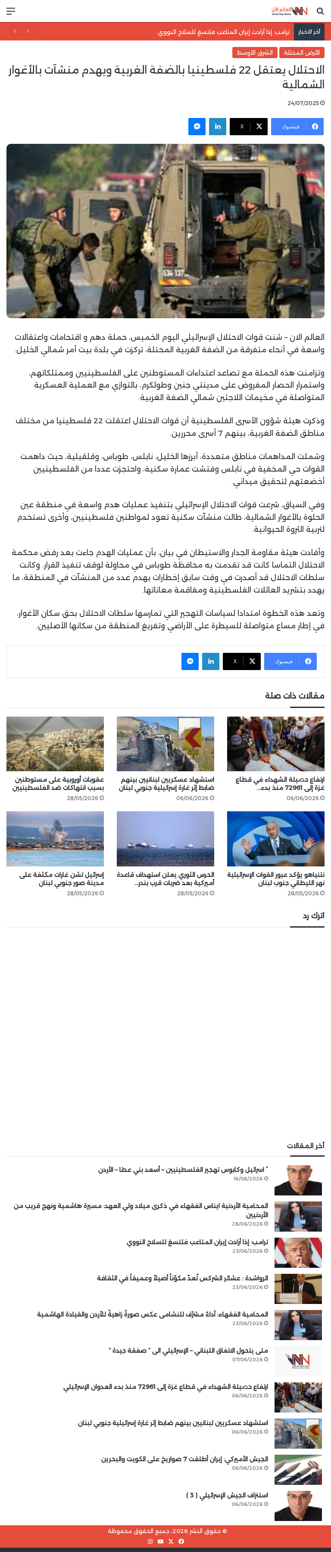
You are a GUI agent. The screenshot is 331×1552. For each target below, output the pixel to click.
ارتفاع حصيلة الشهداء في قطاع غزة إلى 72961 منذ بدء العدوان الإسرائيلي (165, 1387)
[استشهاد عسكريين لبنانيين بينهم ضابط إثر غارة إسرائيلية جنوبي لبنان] (165, 744)
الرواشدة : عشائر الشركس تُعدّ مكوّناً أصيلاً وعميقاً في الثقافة (182, 1278)
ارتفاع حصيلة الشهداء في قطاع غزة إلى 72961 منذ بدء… (280, 784)
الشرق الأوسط (255, 52)
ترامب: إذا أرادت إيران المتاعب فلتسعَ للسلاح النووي (197, 1242)
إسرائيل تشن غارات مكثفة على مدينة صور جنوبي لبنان (61, 879)
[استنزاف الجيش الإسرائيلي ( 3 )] (298, 1506)
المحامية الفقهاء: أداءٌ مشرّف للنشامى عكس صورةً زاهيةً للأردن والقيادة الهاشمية (152, 1314)
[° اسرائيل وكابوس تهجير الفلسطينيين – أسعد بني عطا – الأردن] (298, 1180)
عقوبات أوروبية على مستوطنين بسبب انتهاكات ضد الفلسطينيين (58, 784)
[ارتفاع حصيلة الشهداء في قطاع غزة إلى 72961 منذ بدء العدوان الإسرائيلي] (276, 744)
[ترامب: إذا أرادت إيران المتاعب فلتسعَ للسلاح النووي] (298, 1253)
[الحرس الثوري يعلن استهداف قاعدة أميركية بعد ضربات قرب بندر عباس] (165, 838)
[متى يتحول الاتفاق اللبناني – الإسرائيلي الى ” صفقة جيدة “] (298, 1361)
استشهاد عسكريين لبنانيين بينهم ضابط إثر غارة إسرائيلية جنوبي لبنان (166, 784)
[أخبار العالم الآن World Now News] (289, 11)
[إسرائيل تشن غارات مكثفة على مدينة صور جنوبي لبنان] (55, 838)
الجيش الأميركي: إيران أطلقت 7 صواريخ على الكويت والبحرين (184, 1459)
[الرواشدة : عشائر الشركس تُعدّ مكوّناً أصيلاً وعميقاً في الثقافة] (298, 1289)
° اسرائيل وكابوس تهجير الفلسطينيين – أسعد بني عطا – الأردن (183, 1169)
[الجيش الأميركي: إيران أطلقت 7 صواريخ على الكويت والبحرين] (298, 1470)
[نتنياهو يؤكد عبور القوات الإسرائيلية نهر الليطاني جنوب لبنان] (276, 838)
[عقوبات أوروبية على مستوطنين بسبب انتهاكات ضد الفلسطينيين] (55, 744)
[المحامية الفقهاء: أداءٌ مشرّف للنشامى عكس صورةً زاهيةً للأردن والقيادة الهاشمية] (298, 1325)
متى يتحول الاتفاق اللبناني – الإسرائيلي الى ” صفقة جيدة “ (188, 1350)
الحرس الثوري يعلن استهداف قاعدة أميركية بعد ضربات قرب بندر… (165, 879)
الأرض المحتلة (302, 52)
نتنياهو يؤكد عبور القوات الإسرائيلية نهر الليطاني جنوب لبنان (276, 879)
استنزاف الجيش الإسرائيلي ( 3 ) (227, 1495)
